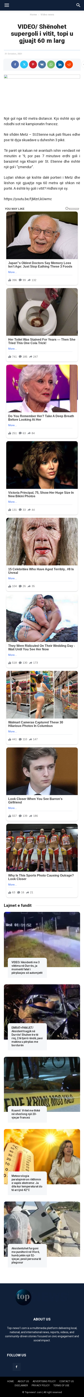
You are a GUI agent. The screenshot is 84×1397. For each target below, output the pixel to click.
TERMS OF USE (61, 1385)
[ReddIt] (69, 64)
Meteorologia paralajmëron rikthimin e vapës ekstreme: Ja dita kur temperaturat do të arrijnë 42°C (27, 1183)
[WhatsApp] (51, 64)
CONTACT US (66, 1381)
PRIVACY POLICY (41, 1385)
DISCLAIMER (21, 1385)
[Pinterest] (33, 64)
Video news (47, 14)
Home (33, 14)
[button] (6, 5)
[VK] (42, 64)
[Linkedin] (60, 64)
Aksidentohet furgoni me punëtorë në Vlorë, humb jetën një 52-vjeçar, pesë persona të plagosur (26, 1255)
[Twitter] (24, 64)
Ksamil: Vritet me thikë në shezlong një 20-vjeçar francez (26, 1114)
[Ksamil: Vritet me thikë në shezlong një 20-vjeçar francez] (42, 1084)
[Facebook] (15, 64)
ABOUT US (23, 1381)
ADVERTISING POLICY (44, 1381)
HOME (10, 1381)
